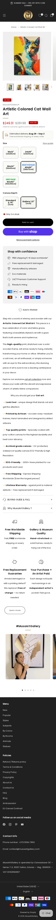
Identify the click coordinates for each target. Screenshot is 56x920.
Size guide (48, 143)
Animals (7, 741)
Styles (6, 720)
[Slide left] (5, 87)
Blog (5, 798)
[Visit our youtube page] (22, 824)
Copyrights (8, 777)
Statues (6, 746)
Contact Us (8, 787)
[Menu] (4, 15)
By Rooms (8, 735)
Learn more (15, 610)
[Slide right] (51, 87)
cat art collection (32, 379)
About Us (7, 782)
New (5, 710)
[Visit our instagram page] (10, 824)
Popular (7, 715)
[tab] (22, 690)
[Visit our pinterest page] (16, 824)
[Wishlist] (40, 15)
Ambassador (9, 803)
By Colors (7, 730)
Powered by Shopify (28, 912)
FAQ (5, 792)
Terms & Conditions (13, 766)
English (26, 891)
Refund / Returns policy (14, 761)
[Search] (46, 15)
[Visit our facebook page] (4, 824)
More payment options (28, 239)
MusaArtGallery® (11, 104)
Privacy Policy (9, 772)
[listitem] (28, 4)
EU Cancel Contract (12, 808)
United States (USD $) (26, 886)
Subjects (7, 725)
